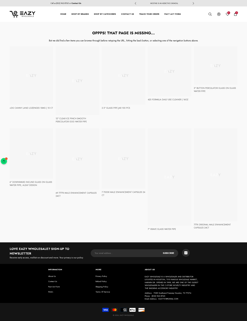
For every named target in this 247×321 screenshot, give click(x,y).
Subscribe (168, 253)
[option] (164, 3)
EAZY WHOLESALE (127, 315)
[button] (210, 14)
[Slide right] (193, 3)
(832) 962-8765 (62, 3)
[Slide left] (135, 3)
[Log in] (219, 14)
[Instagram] (186, 253)
